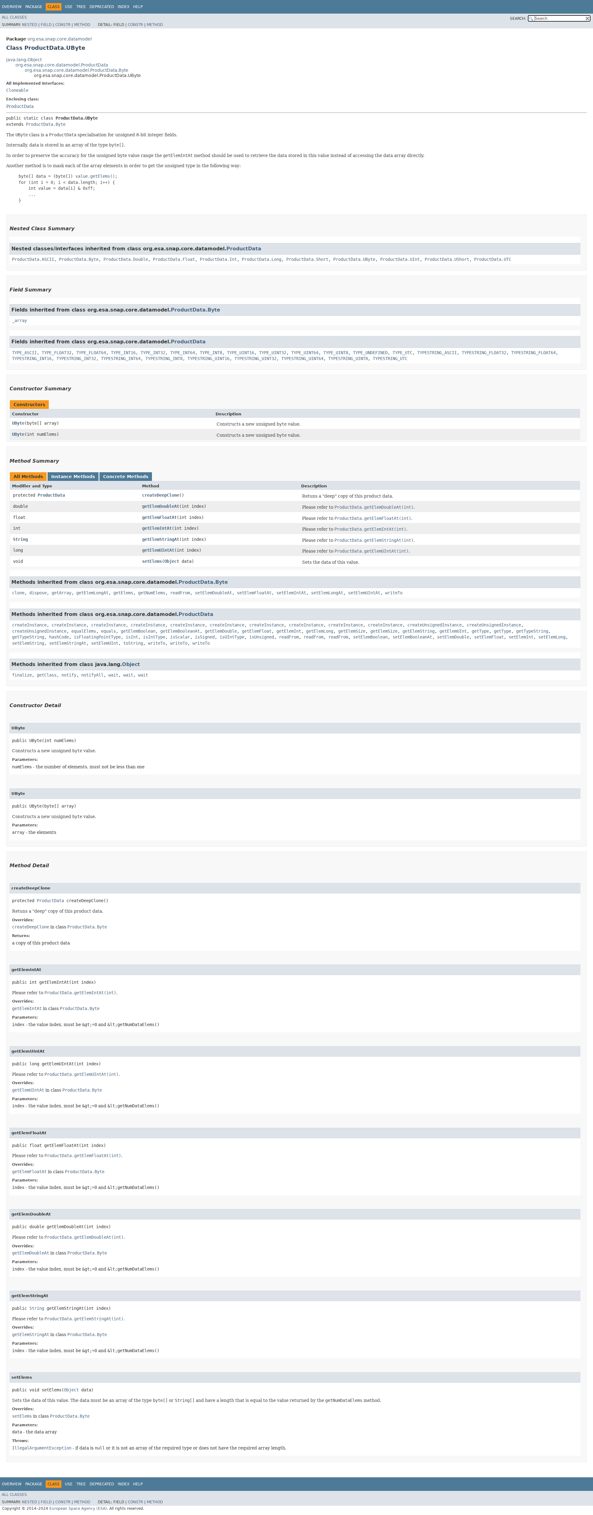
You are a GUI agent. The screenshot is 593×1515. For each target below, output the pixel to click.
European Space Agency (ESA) (78, 1508)
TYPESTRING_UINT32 (255, 358)
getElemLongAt (92, 592)
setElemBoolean (370, 636)
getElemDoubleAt (160, 506)
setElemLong (552, 636)
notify (68, 675)
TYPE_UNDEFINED (370, 352)
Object (171, 561)
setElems (152, 561)
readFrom (180, 592)
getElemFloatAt (159, 517)
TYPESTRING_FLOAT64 (533, 352)
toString (133, 643)
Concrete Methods (125, 476)
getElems (123, 592)
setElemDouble (453, 636)
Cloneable (17, 90)
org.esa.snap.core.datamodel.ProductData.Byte (76, 70)
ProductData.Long (261, 259)
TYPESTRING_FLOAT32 (484, 352)
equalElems (83, 631)
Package (33, 7)
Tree (81, 7)
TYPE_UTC (402, 352)
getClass (47, 675)
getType (480, 631)
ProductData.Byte (45, 124)
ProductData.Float (174, 259)
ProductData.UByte (354, 259)
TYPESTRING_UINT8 (348, 358)
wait (113, 675)
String (20, 539)
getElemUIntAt (158, 550)
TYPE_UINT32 (272, 352)
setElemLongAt (327, 592)
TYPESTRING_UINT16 (208, 358)
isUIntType (232, 636)
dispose (38, 592)
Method (82, 25)
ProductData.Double (125, 259)
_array (19, 320)
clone (18, 592)
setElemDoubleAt (213, 592)
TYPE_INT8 (211, 352)
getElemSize (351, 631)
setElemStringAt (67, 643)
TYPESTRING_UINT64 (302, 358)
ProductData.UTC (492, 259)
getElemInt (288, 631)
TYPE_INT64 (182, 352)
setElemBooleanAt (412, 636)
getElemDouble (221, 631)
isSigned (205, 636)
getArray (61, 592)
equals (108, 631)
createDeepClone (160, 495)
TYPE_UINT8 (335, 352)
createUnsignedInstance (434, 624)
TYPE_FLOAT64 (91, 352)
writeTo (393, 592)
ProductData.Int (218, 259)
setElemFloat (489, 636)
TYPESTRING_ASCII (437, 352)
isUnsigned (261, 636)
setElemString (28, 643)
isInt (132, 636)
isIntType (154, 636)
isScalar (180, 636)
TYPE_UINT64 (304, 352)
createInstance (29, 624)
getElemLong (319, 631)
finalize (22, 675)
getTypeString (532, 631)
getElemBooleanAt (180, 631)
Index (123, 7)
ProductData (20, 106)
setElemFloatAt (254, 592)
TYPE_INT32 (153, 352)
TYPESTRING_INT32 (76, 358)
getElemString (418, 631)
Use (69, 7)
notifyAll (92, 675)
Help (138, 7)
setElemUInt (104, 643)
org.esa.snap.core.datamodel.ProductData (61, 64)
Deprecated (102, 7)
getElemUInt (453, 631)
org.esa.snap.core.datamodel (59, 38)
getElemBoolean (138, 631)
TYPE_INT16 (123, 352)
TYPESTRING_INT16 (32, 358)
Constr (62, 25)
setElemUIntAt (364, 592)
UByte (18, 423)
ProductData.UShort (447, 259)
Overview (12, 7)
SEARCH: (518, 18)
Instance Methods (73, 476)
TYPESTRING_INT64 (121, 358)
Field (46, 25)
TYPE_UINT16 (240, 352)
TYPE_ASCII (24, 352)
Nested (29, 25)
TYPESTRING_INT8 (164, 358)
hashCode (59, 636)
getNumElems (151, 592)
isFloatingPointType (97, 636)
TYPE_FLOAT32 (56, 352)
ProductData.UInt (400, 259)
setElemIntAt (291, 592)
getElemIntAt (157, 528)
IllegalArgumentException (41, 1447)
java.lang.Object (24, 59)
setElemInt (521, 636)
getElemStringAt (160, 539)
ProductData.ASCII (33, 259)
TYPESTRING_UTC (390, 358)
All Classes (14, 17)
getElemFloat (256, 631)
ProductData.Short (307, 259)
